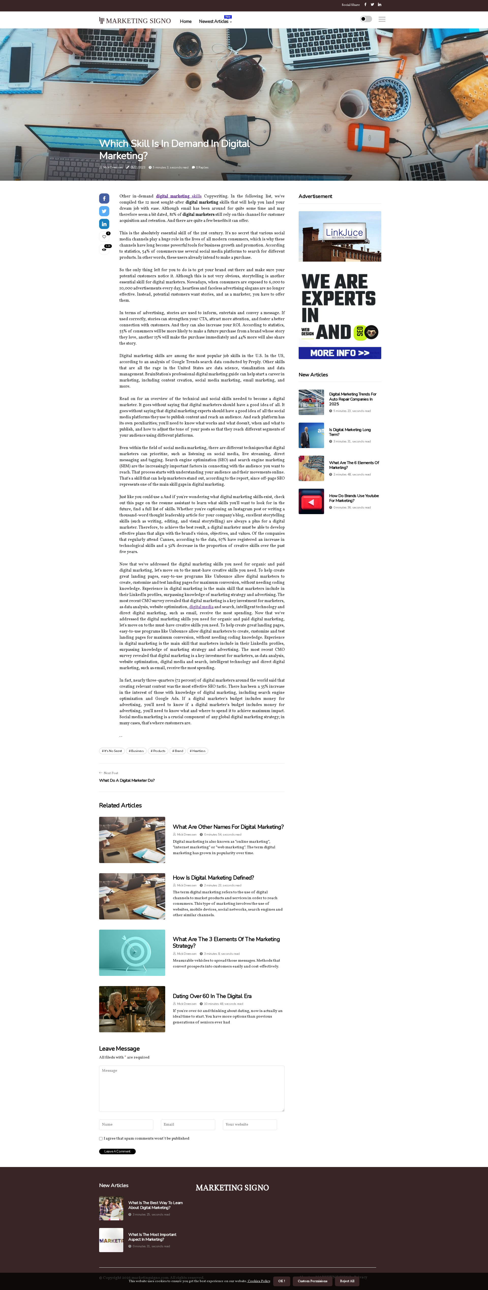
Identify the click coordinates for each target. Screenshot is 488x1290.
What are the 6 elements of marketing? (354, 465)
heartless (198, 751)
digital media (201, 607)
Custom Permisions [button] (312, 1281)
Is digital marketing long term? (350, 432)
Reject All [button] (347, 1281)
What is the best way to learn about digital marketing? (155, 1205)
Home (185, 21)
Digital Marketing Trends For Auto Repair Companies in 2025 (352, 399)
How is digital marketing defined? (213, 878)
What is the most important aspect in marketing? (152, 1237)
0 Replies (202, 167)
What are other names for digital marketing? (228, 827)
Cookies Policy (258, 1281)
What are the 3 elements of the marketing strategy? (226, 942)
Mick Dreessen (113, 167)
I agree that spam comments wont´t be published (146, 1139)
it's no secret (113, 751)
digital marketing (173, 196)
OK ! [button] (281, 1281)
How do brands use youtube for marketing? (354, 498)
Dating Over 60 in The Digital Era (212, 996)
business (137, 751)
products (159, 751)
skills (196, 196)
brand (179, 751)
